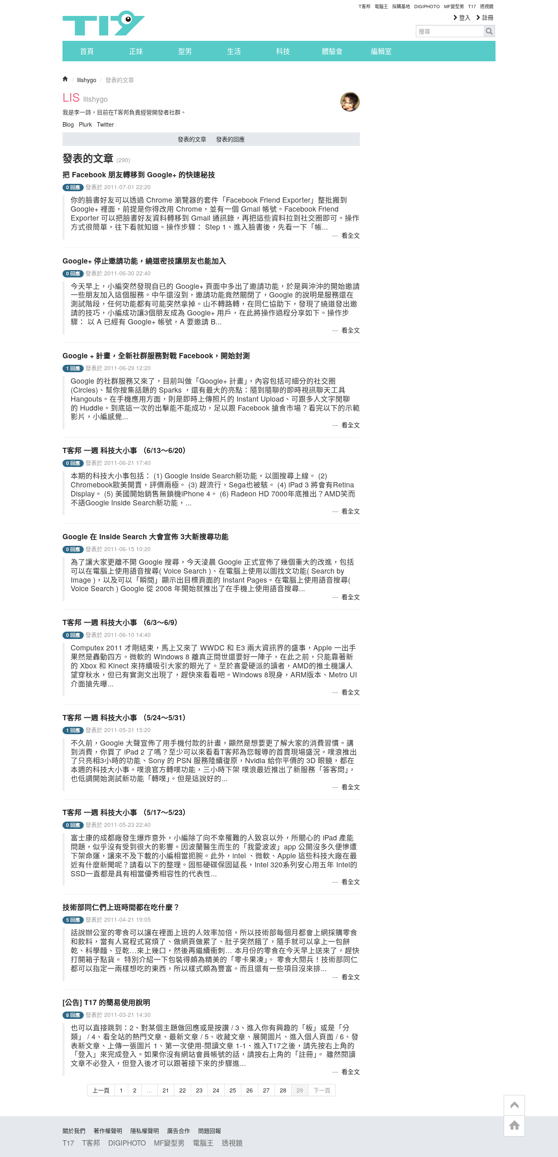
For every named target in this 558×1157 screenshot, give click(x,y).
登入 (464, 17)
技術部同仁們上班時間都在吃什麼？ (121, 907)
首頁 (87, 51)
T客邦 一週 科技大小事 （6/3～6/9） (122, 622)
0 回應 (73, 187)
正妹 (136, 51)
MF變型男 (454, 6)
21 (166, 1090)
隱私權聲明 (144, 1130)
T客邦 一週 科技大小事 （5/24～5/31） (126, 717)
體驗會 (332, 51)
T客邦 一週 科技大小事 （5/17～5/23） (126, 812)
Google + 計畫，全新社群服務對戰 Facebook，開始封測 (156, 355)
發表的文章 (192, 139)
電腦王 (381, 6)
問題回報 (209, 1130)
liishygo (86, 80)
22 (182, 1090)
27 (266, 1090)
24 (216, 1090)
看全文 (350, 235)
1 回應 (73, 368)
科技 (283, 51)
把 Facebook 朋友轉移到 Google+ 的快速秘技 (138, 174)
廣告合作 (178, 1130)
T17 (103, 23)
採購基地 (401, 6)
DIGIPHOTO (427, 6)
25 (233, 1090)
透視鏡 (486, 6)
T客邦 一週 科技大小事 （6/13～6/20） (126, 450)
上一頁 (100, 1090)
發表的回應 (230, 139)
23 (199, 1090)
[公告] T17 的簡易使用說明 (106, 1002)
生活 (234, 51)
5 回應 (73, 919)
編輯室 (381, 51)
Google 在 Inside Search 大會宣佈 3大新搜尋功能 (145, 536)
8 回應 (73, 1015)
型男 (185, 51)
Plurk (85, 124)
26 (249, 1090)
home (514, 1126)
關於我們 (73, 1130)
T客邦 (365, 6)
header (514, 1105)
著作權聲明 (108, 1130)
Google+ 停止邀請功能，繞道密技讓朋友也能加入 (144, 260)
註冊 (486, 17)
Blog (68, 124)
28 (283, 1090)
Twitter (105, 124)
